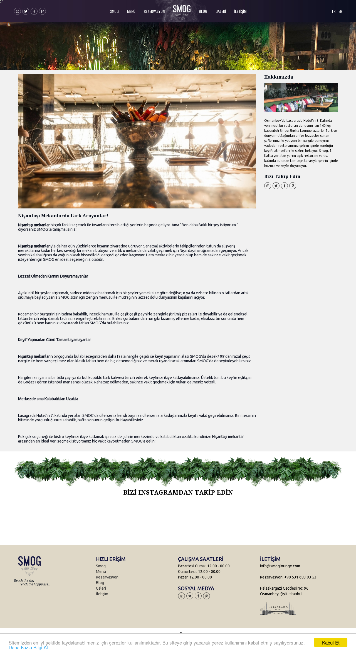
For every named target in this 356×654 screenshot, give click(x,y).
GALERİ (221, 11)
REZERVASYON (154, 11)
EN (340, 11)
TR (333, 11)
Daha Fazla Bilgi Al (28, 647)
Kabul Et (331, 642)
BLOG (203, 11)
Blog (100, 582)
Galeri (101, 588)
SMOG (114, 11)
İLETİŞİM (240, 11)
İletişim (102, 594)
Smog (101, 566)
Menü (101, 571)
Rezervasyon (107, 577)
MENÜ (131, 11)
